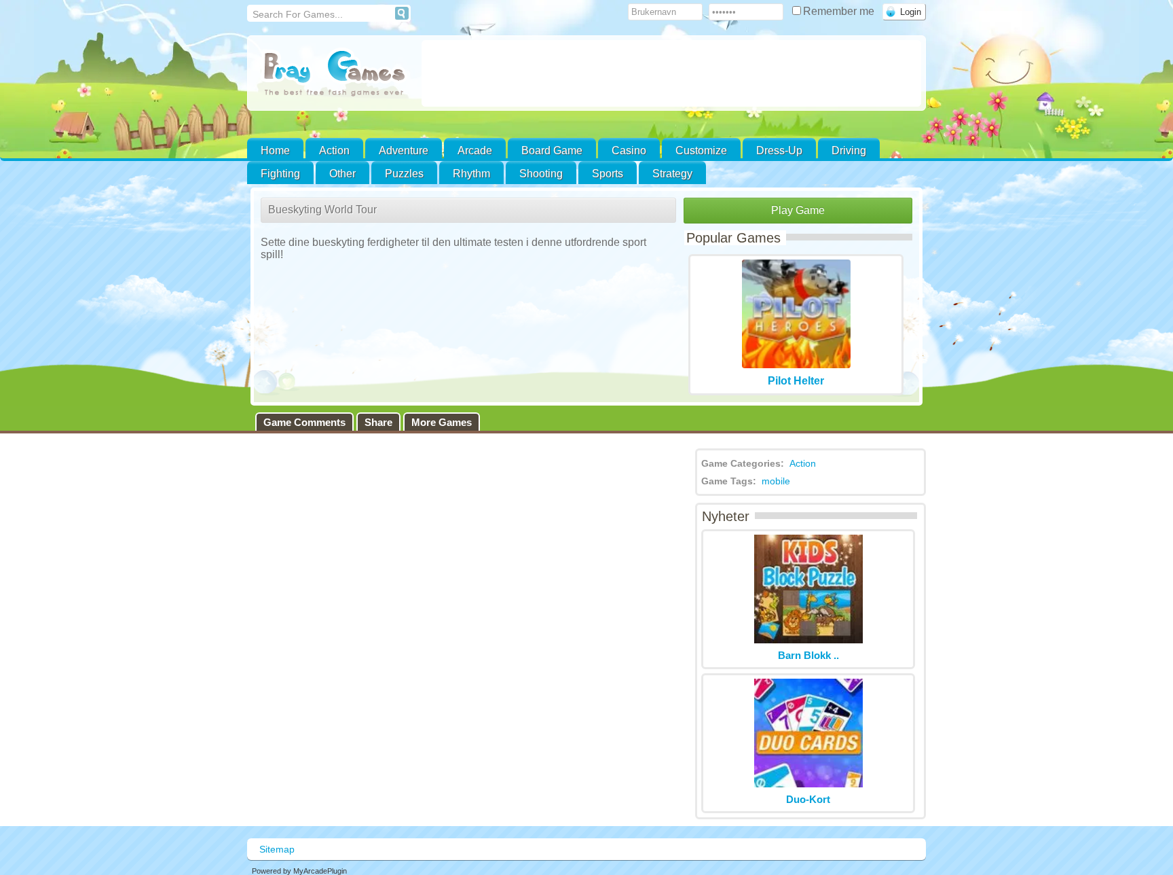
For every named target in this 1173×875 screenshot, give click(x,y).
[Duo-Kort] (808, 783)
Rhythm (471, 173)
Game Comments (304, 422)
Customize (701, 150)
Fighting (280, 173)
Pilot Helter (796, 381)
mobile (776, 481)
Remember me (840, 11)
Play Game (798, 210)
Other (342, 173)
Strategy (672, 173)
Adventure (403, 150)
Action (334, 150)
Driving (849, 150)
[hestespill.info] (334, 74)
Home (275, 150)
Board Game (551, 150)
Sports (607, 173)
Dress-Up (779, 150)
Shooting (541, 173)
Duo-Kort (808, 799)
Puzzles (404, 173)
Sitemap (277, 849)
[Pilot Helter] (796, 364)
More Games (441, 422)
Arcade (475, 150)
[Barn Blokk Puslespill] (808, 639)
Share (378, 422)
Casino (629, 150)
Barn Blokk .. (808, 655)
